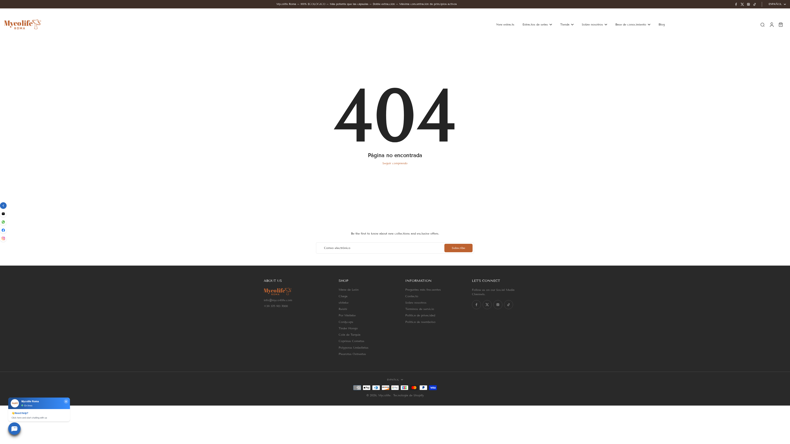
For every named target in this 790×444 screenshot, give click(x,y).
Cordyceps (346, 322)
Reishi (343, 309)
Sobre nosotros (415, 302)
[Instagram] (748, 4)
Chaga (343, 296)
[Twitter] (742, 4)
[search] (762, 24)
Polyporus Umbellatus (353, 347)
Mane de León (349, 289)
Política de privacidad (420, 315)
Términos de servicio (419, 309)
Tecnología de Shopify (408, 395)
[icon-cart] (780, 24)
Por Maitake (347, 315)
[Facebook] (736, 4)
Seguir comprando (395, 163)
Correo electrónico (337, 248)
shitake (344, 302)
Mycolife (384, 395)
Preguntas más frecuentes (423, 289)
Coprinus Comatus (351, 341)
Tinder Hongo (348, 328)
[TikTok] (755, 4)
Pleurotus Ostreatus (352, 354)
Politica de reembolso (420, 322)
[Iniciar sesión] (771, 24)
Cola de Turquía (349, 334)
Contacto (411, 296)
